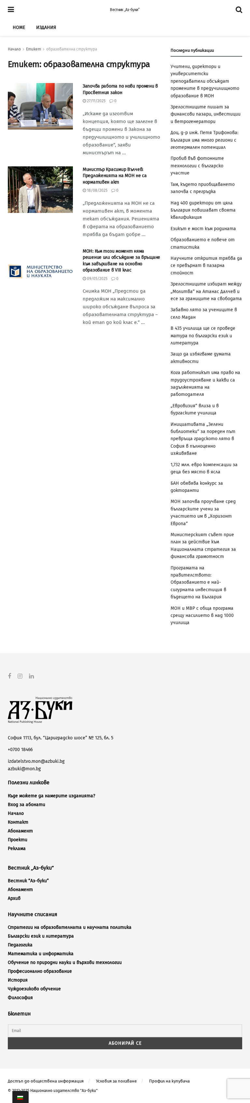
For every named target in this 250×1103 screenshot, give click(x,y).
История (18, 980)
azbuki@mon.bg (24, 769)
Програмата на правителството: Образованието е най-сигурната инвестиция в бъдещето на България (198, 582)
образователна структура (71, 49)
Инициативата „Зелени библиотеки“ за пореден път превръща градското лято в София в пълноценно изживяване (203, 439)
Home (19, 27)
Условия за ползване (116, 1081)
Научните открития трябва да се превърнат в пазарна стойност (206, 266)
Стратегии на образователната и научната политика (70, 927)
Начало (14, 49)
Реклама (17, 848)
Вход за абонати (26, 804)
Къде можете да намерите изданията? (51, 796)
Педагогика (20, 945)
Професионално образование (40, 971)
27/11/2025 (95, 101)
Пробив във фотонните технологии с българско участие (197, 166)
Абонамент (20, 831)
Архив (14, 898)
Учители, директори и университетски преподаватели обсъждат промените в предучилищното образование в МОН (205, 81)
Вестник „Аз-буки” (124, 10)
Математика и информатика (41, 953)
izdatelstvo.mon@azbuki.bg (36, 761)
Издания (46, 27)
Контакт (18, 822)
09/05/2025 (96, 278)
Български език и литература (41, 936)
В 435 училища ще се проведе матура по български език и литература (203, 336)
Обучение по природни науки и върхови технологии (65, 962)
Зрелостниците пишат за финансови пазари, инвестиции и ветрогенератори (206, 114)
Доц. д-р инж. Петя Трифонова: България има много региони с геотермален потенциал (204, 140)
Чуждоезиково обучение (34, 989)
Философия (20, 997)
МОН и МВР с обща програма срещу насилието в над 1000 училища (202, 616)
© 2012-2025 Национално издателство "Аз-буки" (53, 1090)
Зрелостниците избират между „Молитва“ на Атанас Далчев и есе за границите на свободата (206, 291)
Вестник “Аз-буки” (28, 881)
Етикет (33, 49)
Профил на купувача (169, 1081)
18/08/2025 (96, 190)
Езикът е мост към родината (203, 228)
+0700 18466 (20, 749)
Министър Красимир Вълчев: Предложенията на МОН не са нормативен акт (115, 176)
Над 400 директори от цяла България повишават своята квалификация (203, 210)
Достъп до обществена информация (46, 1081)
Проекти (17, 840)
